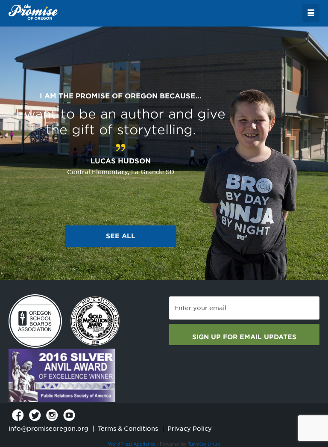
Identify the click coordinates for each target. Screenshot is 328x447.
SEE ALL (120, 236)
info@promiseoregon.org (48, 428)
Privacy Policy (189, 428)
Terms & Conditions (128, 428)
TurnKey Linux (204, 444)
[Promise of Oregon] (33, 12)
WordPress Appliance (131, 444)
